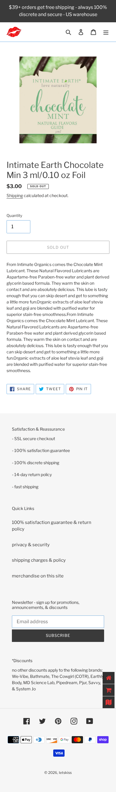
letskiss (65, 772)
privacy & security (31, 544)
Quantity (14, 215)
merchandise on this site (38, 576)
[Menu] (106, 32)
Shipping (15, 195)
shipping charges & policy (39, 560)
